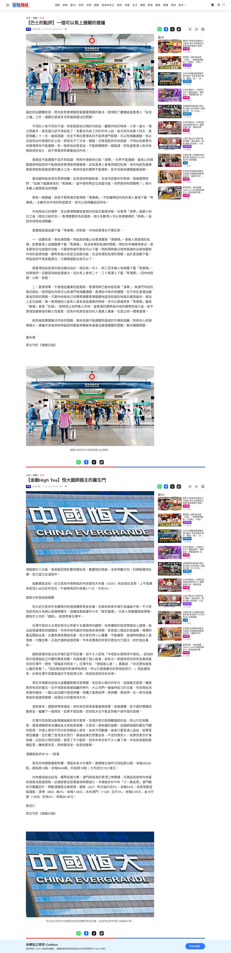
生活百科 (187, 65)
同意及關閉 (194, 946)
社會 (185, 163)
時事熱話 (187, 81)
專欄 (35, 18)
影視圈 (186, 49)
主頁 (28, 18)
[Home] (20, 4)
